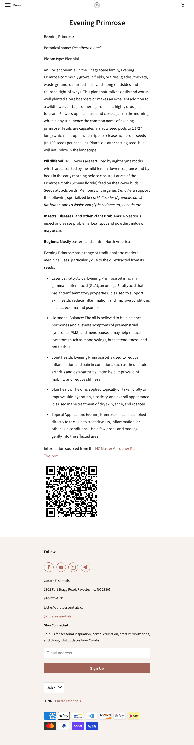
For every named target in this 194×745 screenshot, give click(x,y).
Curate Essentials (68, 701)
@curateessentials (57, 616)
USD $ (51, 687)
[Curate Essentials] (97, 5)
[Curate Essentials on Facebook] (50, 567)
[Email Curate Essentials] (86, 567)
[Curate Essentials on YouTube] (62, 567)
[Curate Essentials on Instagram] (74, 567)
